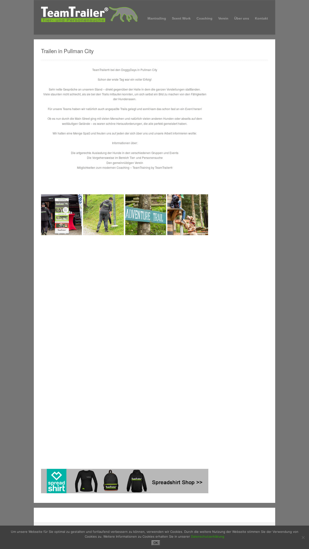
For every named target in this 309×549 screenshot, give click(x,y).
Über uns (241, 18)
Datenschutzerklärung (207, 536)
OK (156, 543)
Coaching (204, 17)
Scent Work (181, 18)
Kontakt (261, 18)
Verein (223, 17)
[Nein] (303, 537)
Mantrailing (156, 17)
